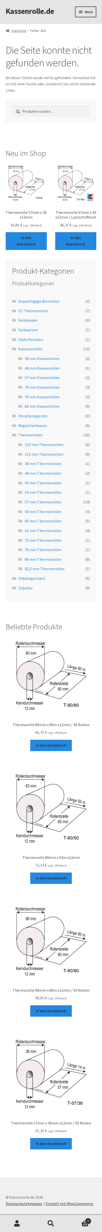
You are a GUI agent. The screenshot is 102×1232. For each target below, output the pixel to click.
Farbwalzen (28, 329)
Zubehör (25, 587)
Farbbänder (28, 320)
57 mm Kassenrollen (42, 377)
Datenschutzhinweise (24, 1203)
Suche (51, 1223)
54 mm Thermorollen (43, 492)
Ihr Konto (17, 1223)
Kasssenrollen (30, 348)
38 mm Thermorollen (43, 463)
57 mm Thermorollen (43, 501)
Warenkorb (78, 1219)
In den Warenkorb (26, 240)
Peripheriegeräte (33, 415)
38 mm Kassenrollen (42, 358)
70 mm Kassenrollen (42, 387)
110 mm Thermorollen (44, 444)
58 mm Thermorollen (43, 511)
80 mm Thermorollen (43, 559)
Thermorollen (30, 434)
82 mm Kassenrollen (42, 406)
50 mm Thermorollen (43, 482)
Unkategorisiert (32, 578)
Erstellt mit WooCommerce (69, 1203)
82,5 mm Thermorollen (44, 568)
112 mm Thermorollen (44, 454)
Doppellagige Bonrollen (38, 301)
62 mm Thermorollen (43, 530)
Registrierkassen (32, 425)
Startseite (18, 30)
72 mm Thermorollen (43, 540)
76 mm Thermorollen (43, 549)
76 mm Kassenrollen (42, 396)
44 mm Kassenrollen (42, 368)
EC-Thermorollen (33, 310)
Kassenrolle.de (30, 11)
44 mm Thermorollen (43, 473)
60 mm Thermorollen (43, 520)
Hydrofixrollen (30, 339)
